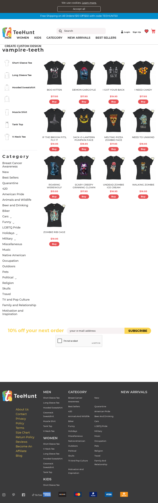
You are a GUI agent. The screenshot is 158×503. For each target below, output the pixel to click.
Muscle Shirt (49, 421)
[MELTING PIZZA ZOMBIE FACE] (113, 120)
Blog (19, 455)
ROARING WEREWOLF (54, 186)
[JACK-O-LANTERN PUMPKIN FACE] (83, 120)
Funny (6, 222)
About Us (22, 409)
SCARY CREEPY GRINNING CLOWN (84, 186)
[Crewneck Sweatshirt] (19, 99)
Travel (6, 294)
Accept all (79, 9)
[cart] (153, 31)
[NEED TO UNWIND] (143, 120)
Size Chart (23, 432)
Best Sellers (106, 37)
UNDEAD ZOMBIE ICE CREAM (113, 186)
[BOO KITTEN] (54, 72)
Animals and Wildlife (16, 200)
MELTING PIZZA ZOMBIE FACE (113, 138)
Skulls (6, 288)
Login (127, 32)
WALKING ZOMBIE (143, 184)
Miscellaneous (12, 244)
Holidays (8, 233)
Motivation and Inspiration (12, 312)
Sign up (137, 32)
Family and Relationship (19, 305)
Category (54, 37)
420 (5, 188)
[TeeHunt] (22, 32)
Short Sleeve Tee (51, 398)
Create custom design (23, 46)
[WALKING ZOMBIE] (143, 167)
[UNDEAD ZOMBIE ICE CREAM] (113, 167)
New (5, 172)
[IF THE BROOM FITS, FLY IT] (54, 120)
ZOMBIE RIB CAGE (54, 232)
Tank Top (47, 426)
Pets (5, 272)
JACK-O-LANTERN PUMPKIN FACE (84, 138)
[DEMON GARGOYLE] (83, 72)
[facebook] (23, 494)
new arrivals (134, 392)
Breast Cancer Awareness (12, 164)
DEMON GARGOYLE (84, 89)
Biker (6, 211)
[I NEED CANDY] (143, 72)
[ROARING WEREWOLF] (54, 167)
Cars (5, 216)
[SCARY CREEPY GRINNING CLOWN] (83, 167)
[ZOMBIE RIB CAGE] (54, 215)
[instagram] (3, 494)
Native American (14, 255)
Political (7, 277)
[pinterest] (13, 494)
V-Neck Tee (48, 431)
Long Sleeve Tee (51, 402)
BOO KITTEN (54, 89)
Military (7, 238)
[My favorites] (147, 31)
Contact (21, 414)
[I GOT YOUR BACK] (113, 72)
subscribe (137, 331)
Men (8, 37)
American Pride (13, 194)
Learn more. (89, 2)
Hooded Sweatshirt (52, 407)
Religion (8, 283)
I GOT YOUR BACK (114, 89)
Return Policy (25, 437)
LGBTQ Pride (11, 227)
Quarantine (10, 183)
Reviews (21, 442)
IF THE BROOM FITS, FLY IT (54, 138)
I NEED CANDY (143, 89)
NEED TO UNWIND (143, 137)
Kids (37, 37)
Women (23, 37)
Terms (20, 428)
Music (6, 249)
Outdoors (8, 266)
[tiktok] (37, 494)
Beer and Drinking (15, 205)
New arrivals (79, 37)
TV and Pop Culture (16, 299)
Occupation (10, 261)
